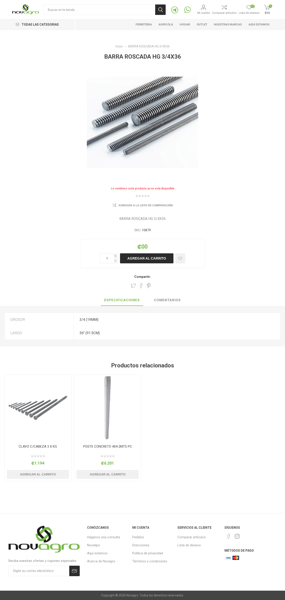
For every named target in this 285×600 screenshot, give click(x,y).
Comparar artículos (224, 12)
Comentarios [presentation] (167, 300)
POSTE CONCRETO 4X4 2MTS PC (107, 446)
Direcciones (140, 545)
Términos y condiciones (149, 561)
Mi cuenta (203, 12)
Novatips (93, 545)
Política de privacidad (147, 553)
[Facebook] (228, 536)
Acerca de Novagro (101, 561)
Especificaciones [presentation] (122, 300)
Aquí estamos (97, 553)
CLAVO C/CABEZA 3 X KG (38, 446)
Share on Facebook (141, 285)
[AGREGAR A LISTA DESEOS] (180, 258)
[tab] (122, 300)
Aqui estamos (258, 24)
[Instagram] (237, 536)
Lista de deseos (189, 545)
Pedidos (138, 537)
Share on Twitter (133, 285)
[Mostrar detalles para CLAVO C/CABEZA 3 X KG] (38, 408)
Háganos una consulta (103, 537)
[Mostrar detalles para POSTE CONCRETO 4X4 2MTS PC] (107, 408)
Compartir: (142, 277)
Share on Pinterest (149, 285)
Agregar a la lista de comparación (145, 205)
